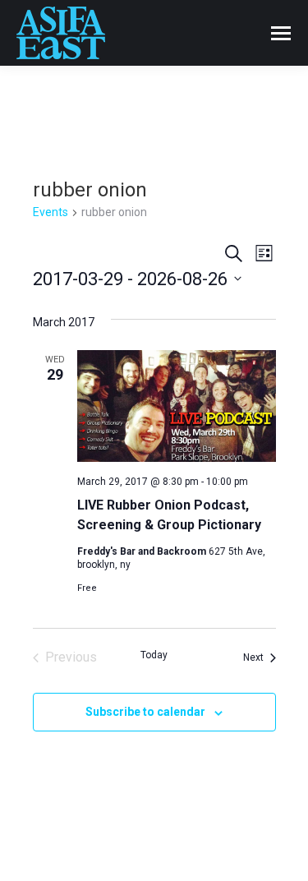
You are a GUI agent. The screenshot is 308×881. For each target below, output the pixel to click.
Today (154, 655)
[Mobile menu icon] (281, 33)
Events (50, 212)
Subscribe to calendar (145, 711)
